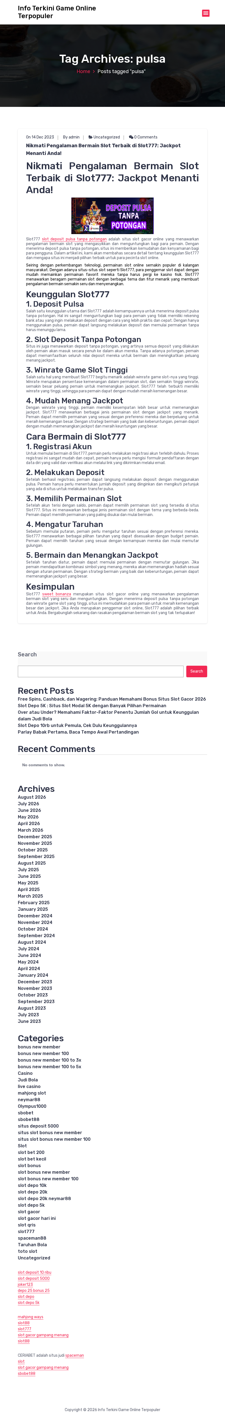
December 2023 (35, 981)
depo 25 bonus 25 (34, 1290)
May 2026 (28, 817)
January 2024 (33, 975)
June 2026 (29, 810)
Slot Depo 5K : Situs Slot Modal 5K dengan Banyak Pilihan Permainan (92, 705)
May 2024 (28, 962)
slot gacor (29, 1211)
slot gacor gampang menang (43, 1335)
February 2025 (34, 902)
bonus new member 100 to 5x (49, 1066)
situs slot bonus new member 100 (54, 1139)
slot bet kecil (32, 1159)
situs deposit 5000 (38, 1126)
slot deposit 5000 (34, 1278)
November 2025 (35, 843)
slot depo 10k (32, 1185)
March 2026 (30, 830)
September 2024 (36, 935)
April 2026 (29, 823)
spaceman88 (32, 1238)
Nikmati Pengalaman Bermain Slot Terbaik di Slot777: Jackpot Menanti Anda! (103, 149)
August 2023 (32, 1008)
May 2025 (28, 883)
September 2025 (36, 856)
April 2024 (29, 968)
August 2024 (32, 942)
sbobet (25, 1112)
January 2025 (33, 909)
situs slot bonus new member (50, 1132)
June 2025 (29, 876)
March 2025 (30, 896)
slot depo (26, 1296)
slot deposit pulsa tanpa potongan (74, 239)
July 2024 (28, 948)
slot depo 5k (31, 1205)
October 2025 (33, 850)
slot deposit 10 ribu (34, 1272)
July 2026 (28, 803)
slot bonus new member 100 (48, 1178)
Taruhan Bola (32, 1244)
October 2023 (33, 995)
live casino (29, 1086)
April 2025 (29, 889)
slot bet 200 (31, 1152)
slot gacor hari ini (37, 1218)
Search (27, 654)
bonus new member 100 (43, 1053)
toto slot (27, 1251)
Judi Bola (28, 1079)
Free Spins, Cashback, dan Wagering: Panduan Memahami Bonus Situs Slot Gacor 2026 (112, 699)
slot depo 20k (32, 1192)
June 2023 (29, 1021)
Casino (25, 1073)
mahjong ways (30, 1317)
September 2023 (36, 1001)
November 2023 (35, 988)
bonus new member (39, 1047)
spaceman (74, 1355)
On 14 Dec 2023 (40, 137)
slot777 (26, 1231)
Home (83, 71)
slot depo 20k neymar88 (44, 1198)
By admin (71, 137)
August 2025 (32, 863)
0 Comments (145, 137)
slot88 (24, 1323)
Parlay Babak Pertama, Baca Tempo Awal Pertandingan (78, 732)
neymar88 (29, 1099)
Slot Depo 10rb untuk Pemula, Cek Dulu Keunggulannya (77, 725)
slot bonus (29, 1165)
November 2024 (35, 922)
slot (21, 1361)
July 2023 (28, 1014)
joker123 (25, 1284)
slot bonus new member (44, 1172)
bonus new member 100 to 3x (49, 1060)
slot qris (27, 1225)
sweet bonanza (56, 594)
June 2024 (29, 955)
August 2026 (32, 797)
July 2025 (28, 869)
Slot (22, 1145)
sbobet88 (29, 1119)
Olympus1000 (32, 1106)
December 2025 (35, 836)
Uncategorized (107, 137)
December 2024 (35, 915)
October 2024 (33, 929)
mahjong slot (32, 1093)
